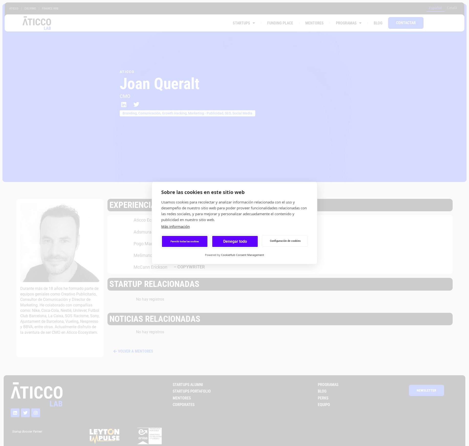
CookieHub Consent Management (242, 255)
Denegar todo (235, 241)
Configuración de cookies (285, 241)
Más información (175, 226)
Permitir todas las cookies (185, 241)
